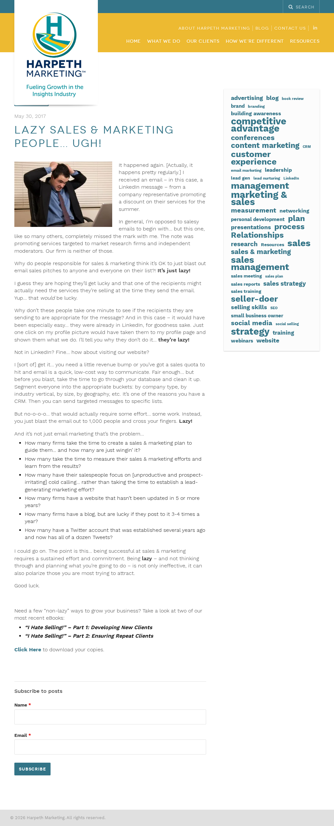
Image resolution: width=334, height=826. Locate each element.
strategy (250, 331)
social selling (287, 324)
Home (133, 41)
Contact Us (290, 28)
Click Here (27, 649)
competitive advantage (258, 125)
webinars (242, 341)
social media (251, 322)
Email (22, 735)
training (283, 333)
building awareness (256, 113)
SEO (274, 308)
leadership (278, 170)
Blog (262, 28)
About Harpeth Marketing (214, 28)
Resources (304, 41)
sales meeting (246, 275)
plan (296, 218)
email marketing (246, 170)
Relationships (257, 235)
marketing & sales (259, 198)
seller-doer (254, 298)
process (289, 226)
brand (238, 106)
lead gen (240, 178)
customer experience (254, 158)
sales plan (274, 276)
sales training (246, 291)
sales (299, 243)
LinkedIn (291, 178)
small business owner (257, 316)
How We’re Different (255, 41)
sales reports (245, 284)
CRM (307, 147)
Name (22, 704)
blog (272, 97)
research (244, 244)
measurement (253, 210)
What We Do (163, 41)
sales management (260, 263)
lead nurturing (266, 178)
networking (294, 211)
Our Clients (203, 41)
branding (256, 106)
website (267, 340)
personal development (258, 219)
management (260, 185)
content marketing (265, 145)
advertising (247, 97)
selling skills (249, 307)
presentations (251, 227)
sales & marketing (261, 251)
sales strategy (284, 283)
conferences (253, 137)
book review (293, 99)
